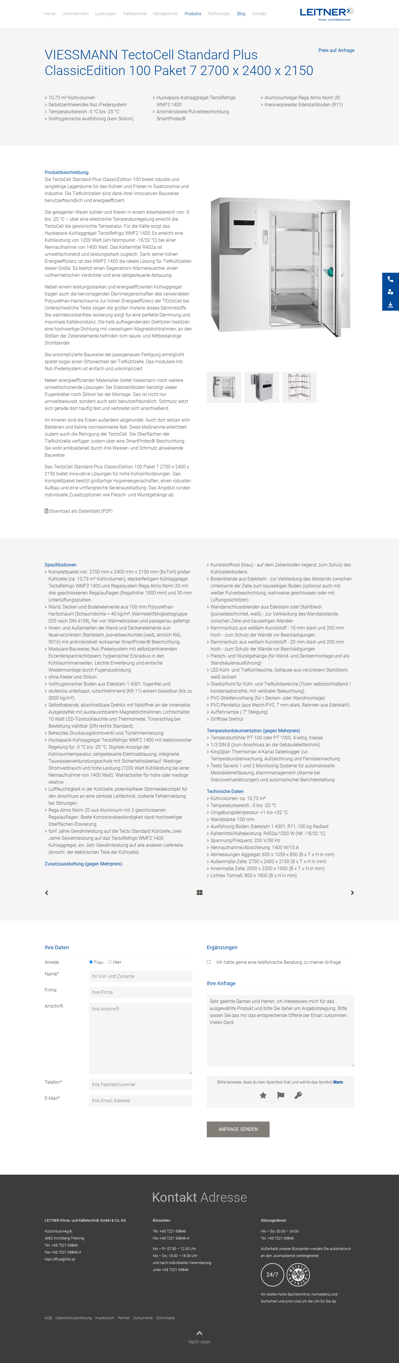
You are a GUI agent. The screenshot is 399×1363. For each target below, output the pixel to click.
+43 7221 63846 (64, 1245)
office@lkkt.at (64, 1259)
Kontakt (259, 13)
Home (49, 13)
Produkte (193, 13)
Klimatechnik (165, 13)
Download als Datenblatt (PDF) (80, 511)
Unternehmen (76, 13)
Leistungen (105, 13)
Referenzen (219, 13)
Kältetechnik (135, 13)
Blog (241, 13)
